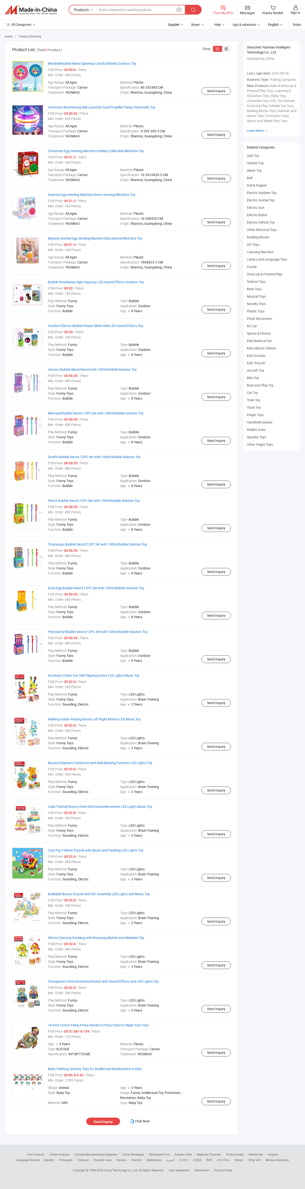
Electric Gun (255, 207)
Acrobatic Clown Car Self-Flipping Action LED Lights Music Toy (93, 675)
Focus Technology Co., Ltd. (121, 1170)
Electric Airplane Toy (261, 192)
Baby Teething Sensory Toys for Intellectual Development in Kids (95, 1068)
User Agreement (179, 1170)
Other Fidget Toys (260, 444)
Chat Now (142, 1121)
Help (217, 24)
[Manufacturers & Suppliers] (31, 10)
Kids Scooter (256, 355)
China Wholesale (133, 1154)
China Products (59, 1154)
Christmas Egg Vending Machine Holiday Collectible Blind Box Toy (96, 151)
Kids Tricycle (256, 363)
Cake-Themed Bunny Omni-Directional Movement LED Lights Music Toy (100, 806)
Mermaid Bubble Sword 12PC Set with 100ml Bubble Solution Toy (95, 413)
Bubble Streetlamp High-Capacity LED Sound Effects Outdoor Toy (96, 282)
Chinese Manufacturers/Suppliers (95, 1154)
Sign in (295, 12)
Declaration (201, 1170)
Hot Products (35, 1154)
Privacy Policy (223, 1170)
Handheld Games (259, 422)
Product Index (235, 1154)
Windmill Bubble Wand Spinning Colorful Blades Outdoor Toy (92, 63)
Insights (273, 1154)
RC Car (252, 326)
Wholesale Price (159, 1154)
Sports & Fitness (259, 333)
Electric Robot (257, 215)
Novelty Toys (256, 303)
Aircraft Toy (255, 370)
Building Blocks (258, 237)
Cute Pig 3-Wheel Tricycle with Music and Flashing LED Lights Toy (95, 850)
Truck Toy (254, 407)
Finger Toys (255, 414)
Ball (249, 178)
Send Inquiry (216, 91)
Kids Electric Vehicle (261, 348)
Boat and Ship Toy (260, 385)
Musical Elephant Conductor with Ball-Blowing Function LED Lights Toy (100, 763)
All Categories (21, 24)
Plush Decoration (259, 318)
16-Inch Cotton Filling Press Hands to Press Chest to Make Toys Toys (98, 1025)
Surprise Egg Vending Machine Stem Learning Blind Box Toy (91, 194)
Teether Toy (255, 163)
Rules (297, 24)
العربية (170, 1160)
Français (83, 1160)
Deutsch (136, 1160)
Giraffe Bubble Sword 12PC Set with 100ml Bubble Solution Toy (94, 457)
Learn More (257, 130)
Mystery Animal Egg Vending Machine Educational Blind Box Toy (95, 238)
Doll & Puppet (257, 185)
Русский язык (103, 1160)
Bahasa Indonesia (277, 1160)
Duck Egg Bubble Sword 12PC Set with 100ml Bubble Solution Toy (96, 588)
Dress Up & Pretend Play (264, 274)
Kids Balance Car (259, 340)
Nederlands (154, 1160)
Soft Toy (253, 155)
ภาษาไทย (223, 1160)
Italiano (121, 1160)
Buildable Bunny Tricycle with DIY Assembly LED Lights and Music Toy (99, 894)
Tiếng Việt (254, 1160)
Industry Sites (183, 1154)
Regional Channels (209, 1154)
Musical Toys (256, 296)
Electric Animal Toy (260, 200)
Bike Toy (253, 377)
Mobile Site (256, 1154)
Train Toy (253, 400)
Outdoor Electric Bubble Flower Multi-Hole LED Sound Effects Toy (95, 325)
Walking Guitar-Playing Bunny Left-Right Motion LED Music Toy (94, 719)
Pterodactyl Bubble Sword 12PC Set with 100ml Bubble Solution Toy (97, 631)
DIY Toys (253, 244)
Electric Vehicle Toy (261, 222)
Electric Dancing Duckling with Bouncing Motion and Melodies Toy (96, 937)
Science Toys (256, 281)
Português (65, 1160)
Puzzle (252, 266)
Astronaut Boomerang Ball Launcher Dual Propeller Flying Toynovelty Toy (101, 107)
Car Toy (252, 392)
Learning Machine (260, 252)
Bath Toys (254, 289)
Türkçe (238, 1160)
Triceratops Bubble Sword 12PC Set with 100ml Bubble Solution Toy (97, 544)
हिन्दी (209, 1160)
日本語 (197, 1160)
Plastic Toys (255, 311)
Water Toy (254, 170)
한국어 (183, 1160)
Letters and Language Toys (267, 259)
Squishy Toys (256, 437)
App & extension (244, 24)
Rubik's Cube (256, 429)
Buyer (195, 24)
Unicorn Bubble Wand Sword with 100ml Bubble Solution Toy (92, 369)
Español (49, 1160)
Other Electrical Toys (262, 229)
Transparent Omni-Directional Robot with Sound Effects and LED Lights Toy (103, 981)
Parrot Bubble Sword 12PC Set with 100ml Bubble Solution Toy (94, 500)
